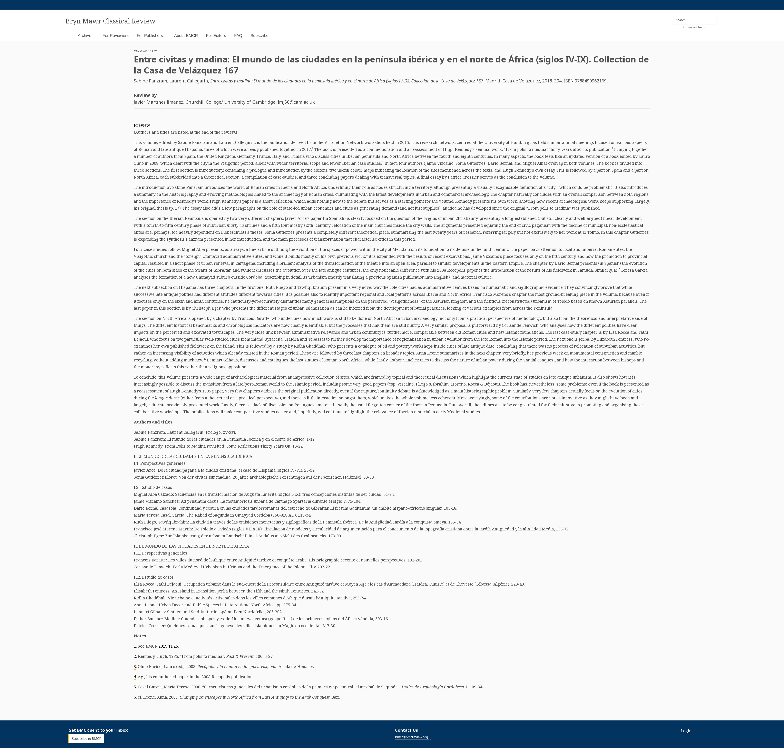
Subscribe (259, 35)
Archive (84, 35)
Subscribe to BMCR (86, 738)
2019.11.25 (168, 646)
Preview (142, 125)
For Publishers (150, 35)
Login (686, 731)
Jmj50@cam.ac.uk (296, 102)
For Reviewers (115, 35)
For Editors (216, 35)
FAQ (238, 35)
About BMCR (186, 35)
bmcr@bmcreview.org (411, 737)
